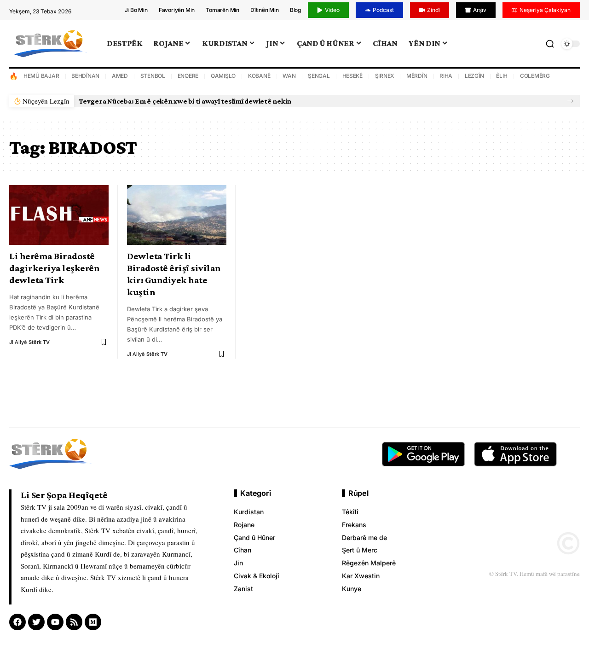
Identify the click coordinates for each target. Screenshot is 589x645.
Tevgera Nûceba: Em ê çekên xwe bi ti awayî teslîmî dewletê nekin (185, 101)
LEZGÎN (474, 75)
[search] (549, 43)
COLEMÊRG (535, 75)
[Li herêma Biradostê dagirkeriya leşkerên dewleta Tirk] (59, 215)
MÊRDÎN (416, 75)
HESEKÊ (352, 75)
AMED (120, 75)
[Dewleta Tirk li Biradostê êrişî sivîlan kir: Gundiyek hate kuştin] (176, 215)
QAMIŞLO (223, 75)
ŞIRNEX (384, 75)
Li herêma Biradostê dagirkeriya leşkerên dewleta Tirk (54, 267)
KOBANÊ (259, 75)
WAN (289, 75)
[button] (570, 101)
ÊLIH (502, 75)
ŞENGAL (319, 75)
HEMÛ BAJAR (41, 75)
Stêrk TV (39, 342)
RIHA (445, 75)
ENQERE (188, 75)
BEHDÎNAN (85, 75)
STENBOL (152, 75)
